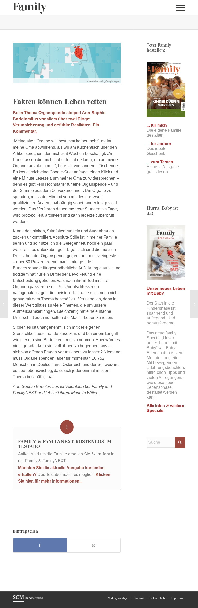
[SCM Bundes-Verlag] (28, 601)
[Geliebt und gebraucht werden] (4, 304)
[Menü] (179, 7)
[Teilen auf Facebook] (40, 545)
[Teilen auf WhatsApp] (93, 545)
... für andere (159, 143)
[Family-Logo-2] (30, 7)
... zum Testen (160, 162)
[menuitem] (179, 7)
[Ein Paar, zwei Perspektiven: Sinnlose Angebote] (194, 304)
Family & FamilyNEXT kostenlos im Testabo (64, 444)
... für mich (157, 125)
